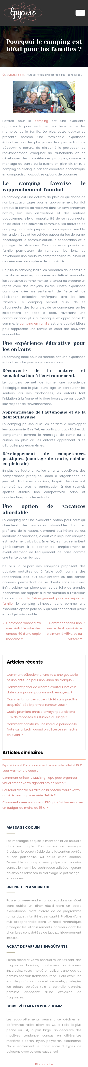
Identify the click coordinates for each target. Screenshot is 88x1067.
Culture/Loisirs (15, 74)
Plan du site (44, 1064)
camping (41, 121)
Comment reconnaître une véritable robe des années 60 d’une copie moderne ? (23, 631)
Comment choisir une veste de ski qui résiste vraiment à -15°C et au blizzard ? (64, 631)
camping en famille (34, 323)
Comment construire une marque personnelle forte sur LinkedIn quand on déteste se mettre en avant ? (42, 729)
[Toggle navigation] (80, 13)
